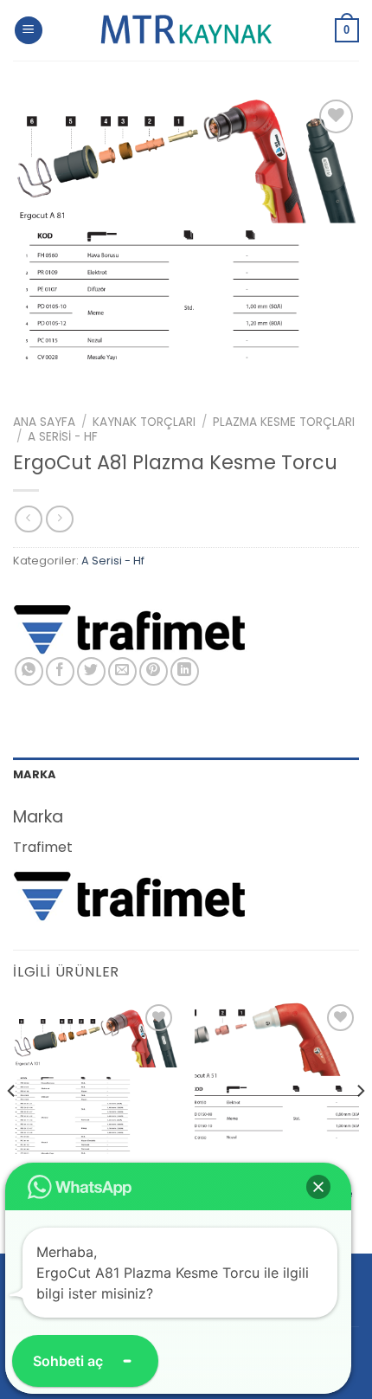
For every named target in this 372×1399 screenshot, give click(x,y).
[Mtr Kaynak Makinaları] (186, 30)
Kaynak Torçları (144, 422)
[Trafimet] (130, 628)
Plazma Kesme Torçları (284, 422)
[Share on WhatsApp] (29, 671)
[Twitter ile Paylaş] (91, 671)
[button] (318, 1187)
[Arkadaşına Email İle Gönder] (122, 671)
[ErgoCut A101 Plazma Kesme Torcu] (95, 1082)
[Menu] (28, 30)
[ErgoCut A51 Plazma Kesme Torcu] (277, 1082)
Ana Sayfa (44, 422)
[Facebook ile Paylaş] (60, 671)
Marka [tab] (34, 774)
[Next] (360, 1125)
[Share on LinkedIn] (184, 671)
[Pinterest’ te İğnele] (153, 671)
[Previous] (12, 1125)
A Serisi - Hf (63, 437)
